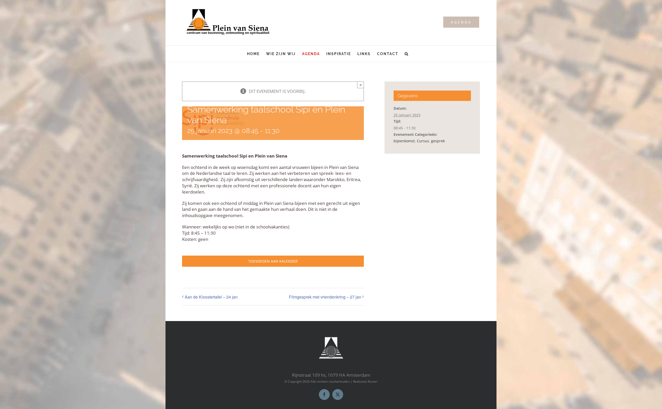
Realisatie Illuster (365, 381)
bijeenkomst (404, 140)
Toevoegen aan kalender (273, 261)
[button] (407, 54)
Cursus (423, 140)
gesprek (438, 140)
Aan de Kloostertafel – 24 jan (211, 297)
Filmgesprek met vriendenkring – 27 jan (325, 297)
